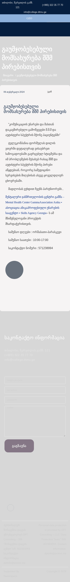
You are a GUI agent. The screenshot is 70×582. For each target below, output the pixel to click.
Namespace (10, 576)
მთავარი (8, 75)
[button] (67, 29)
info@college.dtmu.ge (35, 12)
